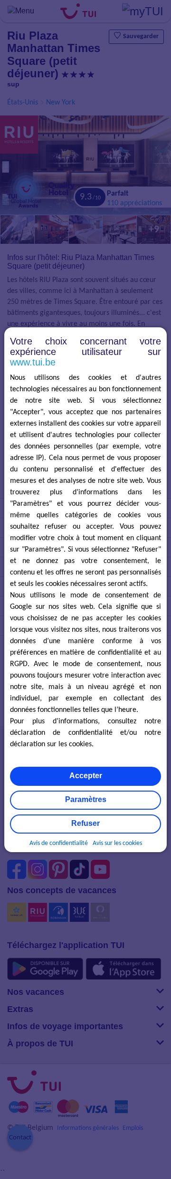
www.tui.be (33, 362)
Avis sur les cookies (117, 843)
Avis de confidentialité (58, 843)
